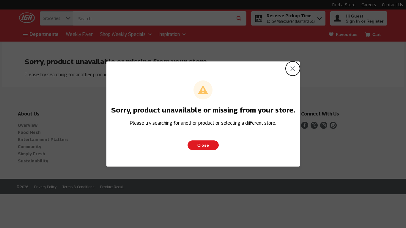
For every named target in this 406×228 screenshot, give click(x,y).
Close (203, 145)
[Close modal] (293, 68)
